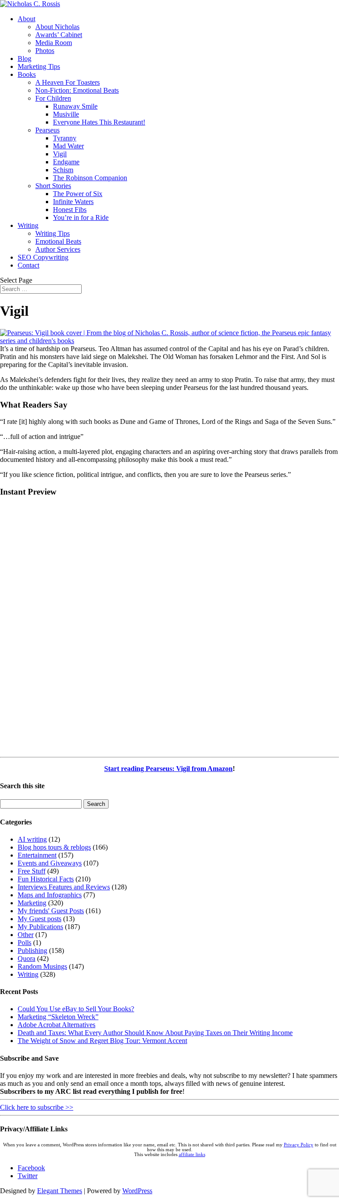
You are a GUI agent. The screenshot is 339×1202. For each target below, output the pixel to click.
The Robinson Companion (90, 177)
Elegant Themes (59, 1190)
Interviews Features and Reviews (64, 887)
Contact (28, 265)
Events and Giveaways (50, 863)
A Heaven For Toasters (67, 82)
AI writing (32, 839)
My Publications (40, 926)
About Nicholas (57, 26)
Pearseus (47, 130)
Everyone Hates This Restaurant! (99, 122)
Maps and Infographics (50, 895)
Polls (24, 942)
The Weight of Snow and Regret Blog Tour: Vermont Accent (102, 1040)
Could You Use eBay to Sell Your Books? (76, 1009)
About (26, 19)
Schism (63, 170)
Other (26, 934)
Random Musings (42, 966)
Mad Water (68, 146)
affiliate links (192, 1154)
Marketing (32, 903)
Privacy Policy (298, 1144)
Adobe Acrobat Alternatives (56, 1024)
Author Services (57, 249)
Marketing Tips (39, 66)
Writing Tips (52, 233)
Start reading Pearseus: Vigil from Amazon (168, 768)
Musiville (66, 114)
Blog (24, 58)
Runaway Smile (75, 106)
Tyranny (64, 138)
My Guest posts (39, 918)
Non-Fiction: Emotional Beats (77, 90)
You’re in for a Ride (81, 217)
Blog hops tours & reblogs (54, 847)
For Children (53, 98)
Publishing (32, 950)
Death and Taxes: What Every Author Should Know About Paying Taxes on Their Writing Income (155, 1032)
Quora (26, 958)
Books (27, 74)
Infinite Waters (73, 201)
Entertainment (37, 855)
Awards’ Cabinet (58, 34)
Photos (44, 50)
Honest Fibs (70, 209)
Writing (28, 225)
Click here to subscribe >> (36, 1107)
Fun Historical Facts (46, 879)
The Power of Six (77, 193)
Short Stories (53, 185)
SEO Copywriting (43, 257)
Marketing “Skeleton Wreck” (58, 1017)
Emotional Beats (58, 241)
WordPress (137, 1190)
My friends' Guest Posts (51, 911)
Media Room (53, 42)
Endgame (66, 162)
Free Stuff (31, 871)
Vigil (60, 154)
